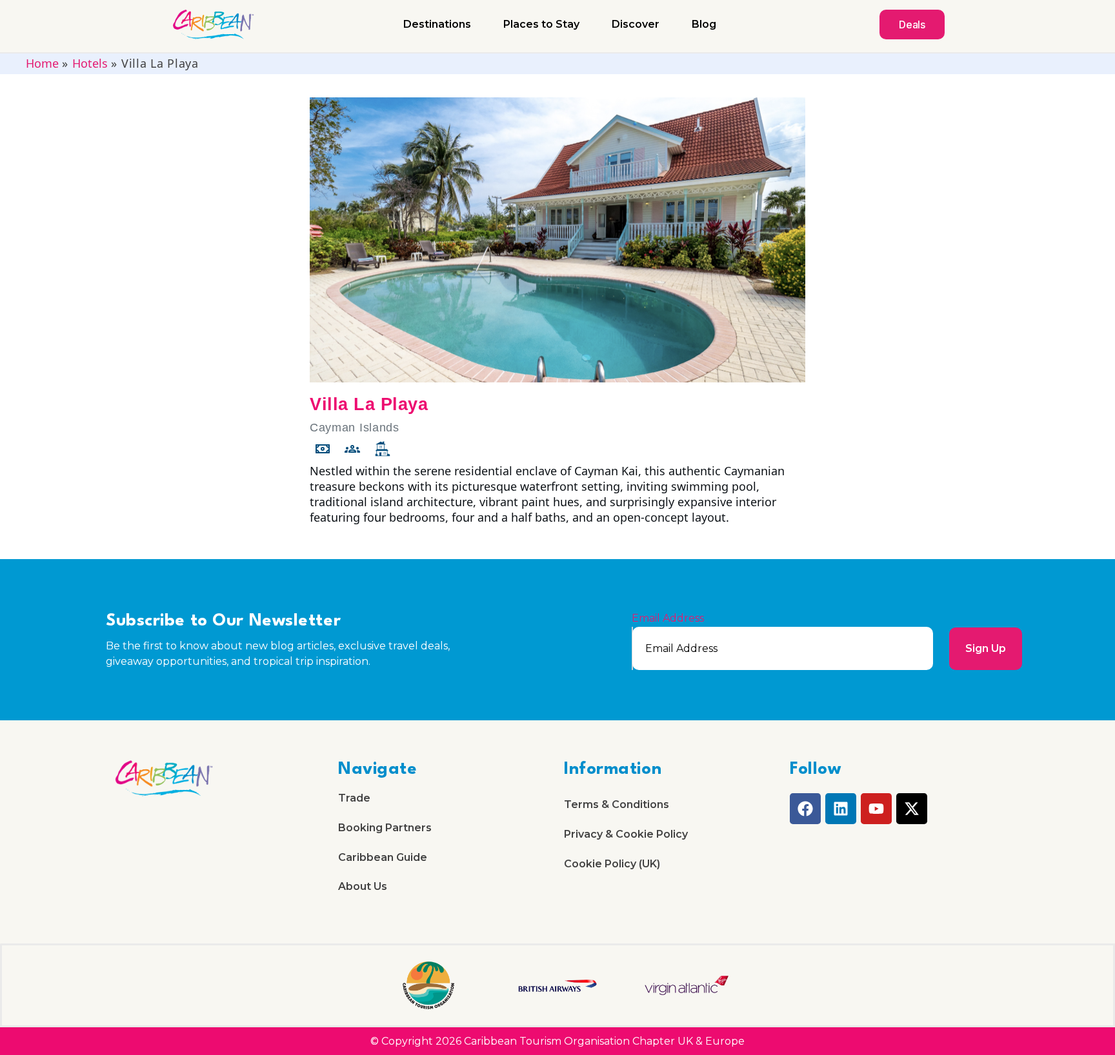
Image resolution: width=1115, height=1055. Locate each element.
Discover (635, 24)
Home (42, 63)
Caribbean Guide (382, 857)
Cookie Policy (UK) (612, 864)
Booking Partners (385, 828)
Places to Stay (541, 24)
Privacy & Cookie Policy (626, 834)
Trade (354, 798)
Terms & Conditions (616, 804)
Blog (704, 24)
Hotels (90, 63)
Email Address (668, 618)
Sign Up (985, 648)
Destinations (437, 24)
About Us (362, 886)
